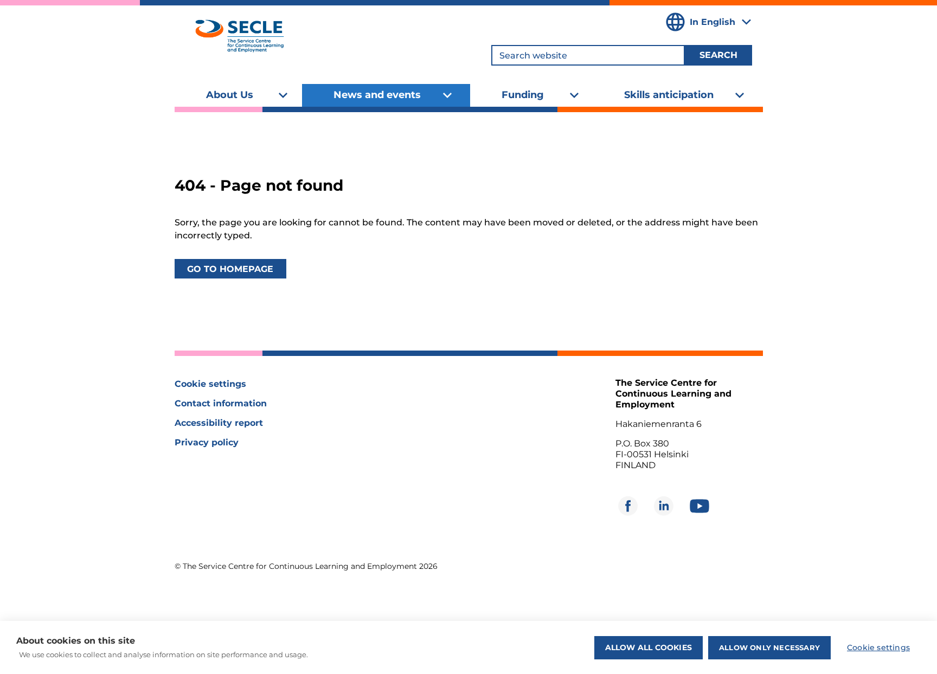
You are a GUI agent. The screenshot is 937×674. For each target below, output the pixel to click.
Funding (523, 95)
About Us (229, 95)
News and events (377, 95)
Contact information (221, 403)
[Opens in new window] (627, 506)
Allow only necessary (769, 647)
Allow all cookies (648, 647)
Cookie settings (210, 384)
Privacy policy (207, 442)
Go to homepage (230, 269)
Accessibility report (219, 423)
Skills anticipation (669, 95)
